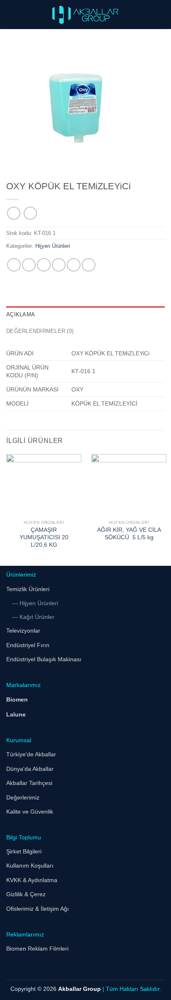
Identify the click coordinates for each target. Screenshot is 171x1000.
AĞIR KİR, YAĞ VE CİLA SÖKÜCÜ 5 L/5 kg (129, 533)
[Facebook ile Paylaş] (29, 265)
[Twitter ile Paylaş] (44, 265)
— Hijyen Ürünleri (35, 603)
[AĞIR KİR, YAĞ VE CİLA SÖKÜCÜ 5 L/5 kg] (128, 485)
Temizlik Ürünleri (27, 589)
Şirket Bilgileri (24, 851)
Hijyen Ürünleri (52, 246)
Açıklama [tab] (20, 314)
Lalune (16, 714)
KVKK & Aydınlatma (31, 880)
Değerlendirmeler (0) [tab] (39, 331)
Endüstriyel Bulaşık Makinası (43, 659)
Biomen (17, 699)
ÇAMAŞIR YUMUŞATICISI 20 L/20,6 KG (44, 537)
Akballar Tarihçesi (29, 783)
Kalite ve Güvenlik (29, 811)
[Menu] (11, 14)
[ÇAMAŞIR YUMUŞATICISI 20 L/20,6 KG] (43, 485)
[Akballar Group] (85, 14)
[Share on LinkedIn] (88, 265)
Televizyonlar (23, 630)
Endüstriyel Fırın (27, 645)
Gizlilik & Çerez (26, 894)
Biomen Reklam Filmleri (37, 948)
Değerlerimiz (22, 797)
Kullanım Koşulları (30, 865)
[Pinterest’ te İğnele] (74, 265)
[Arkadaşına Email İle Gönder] (59, 265)
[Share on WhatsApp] (14, 265)
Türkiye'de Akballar (31, 754)
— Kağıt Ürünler (33, 617)
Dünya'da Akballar (30, 768)
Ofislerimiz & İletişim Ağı (37, 908)
